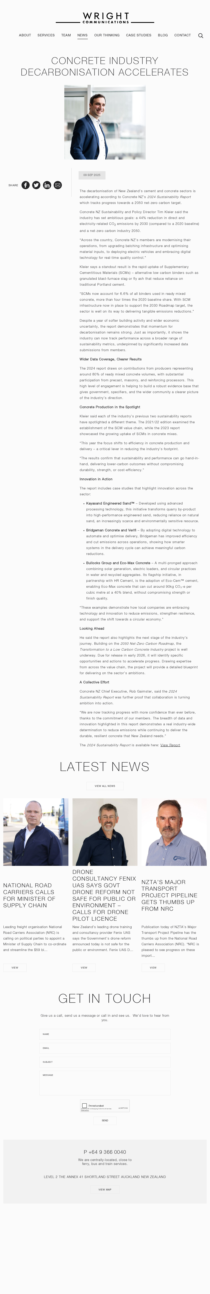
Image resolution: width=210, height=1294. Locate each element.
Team (66, 35)
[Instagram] (100, 1246)
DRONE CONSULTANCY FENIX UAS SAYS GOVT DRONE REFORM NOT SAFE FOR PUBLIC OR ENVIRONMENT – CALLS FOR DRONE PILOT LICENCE (104, 896)
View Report (170, 745)
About (25, 35)
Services (46, 35)
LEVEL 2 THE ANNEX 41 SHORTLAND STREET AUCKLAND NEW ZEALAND (105, 1177)
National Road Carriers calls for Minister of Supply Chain (29, 896)
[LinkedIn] (109, 1246)
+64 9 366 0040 (107, 1152)
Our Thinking (107, 35)
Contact (182, 35)
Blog (163, 35)
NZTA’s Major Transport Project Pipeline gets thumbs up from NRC (170, 896)
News (82, 35)
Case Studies (138, 35)
